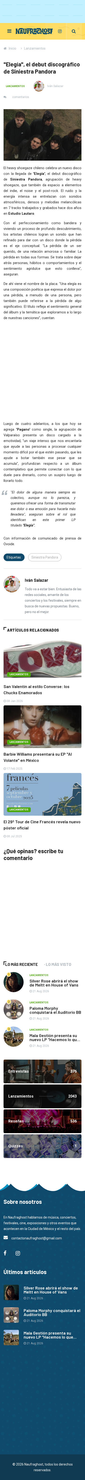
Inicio (12, 48)
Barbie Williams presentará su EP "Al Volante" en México (38, 757)
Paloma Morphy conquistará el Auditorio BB (55, 1010)
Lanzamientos (35, 48)
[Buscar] (73, 31)
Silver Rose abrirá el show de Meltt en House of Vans (54, 982)
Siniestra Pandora (44, 557)
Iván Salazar (55, 86)
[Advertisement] (39, 918)
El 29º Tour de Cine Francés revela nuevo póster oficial (42, 824)
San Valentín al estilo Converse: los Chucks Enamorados (36, 689)
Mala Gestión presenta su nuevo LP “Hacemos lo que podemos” (54, 1039)
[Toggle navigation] (9, 31)
